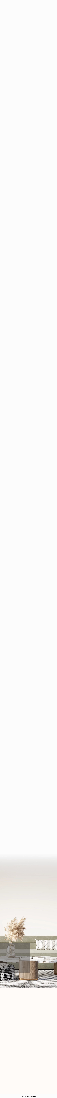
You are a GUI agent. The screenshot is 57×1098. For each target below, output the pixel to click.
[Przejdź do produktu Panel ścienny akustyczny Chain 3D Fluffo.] (36, 444)
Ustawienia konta (25, 1085)
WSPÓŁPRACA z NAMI (7, 1092)
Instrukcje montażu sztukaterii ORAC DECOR (28, 1048)
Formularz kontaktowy (7, 1085)
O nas (2, 1081)
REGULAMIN (43, 1028)
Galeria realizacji (5, 1090)
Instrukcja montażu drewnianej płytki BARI (28, 1064)
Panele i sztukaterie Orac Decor (9, 1035)
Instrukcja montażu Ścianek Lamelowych (28, 1052)
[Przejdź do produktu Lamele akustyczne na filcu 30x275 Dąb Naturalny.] (36, 320)
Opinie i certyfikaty (6, 1083)
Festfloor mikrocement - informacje (27, 1057)
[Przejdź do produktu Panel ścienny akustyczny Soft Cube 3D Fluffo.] (36, 481)
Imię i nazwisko (38, 966)
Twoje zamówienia (25, 1083)
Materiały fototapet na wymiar (9, 1031)
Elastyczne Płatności (45, 1036)
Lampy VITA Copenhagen (27, 1070)
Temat (36, 971)
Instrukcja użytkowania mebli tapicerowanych (28, 1068)
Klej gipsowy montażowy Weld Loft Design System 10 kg (26, 574)
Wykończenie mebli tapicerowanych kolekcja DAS (8, 1048)
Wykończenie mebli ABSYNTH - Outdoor (9, 1041)
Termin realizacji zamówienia (47, 1041)
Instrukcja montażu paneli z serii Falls (29, 1038)
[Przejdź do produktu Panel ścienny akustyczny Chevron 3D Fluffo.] (49, 444)
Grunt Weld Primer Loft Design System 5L (21, 581)
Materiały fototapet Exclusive (8, 1028)
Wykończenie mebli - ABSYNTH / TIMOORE (9, 1045)
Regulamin (24, 970)
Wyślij (38, 977)
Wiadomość (38, 974)
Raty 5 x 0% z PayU (45, 1034)
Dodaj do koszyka (10, 597)
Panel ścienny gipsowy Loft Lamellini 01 (21, 567)
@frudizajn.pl (24, 930)
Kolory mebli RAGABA (7, 1051)
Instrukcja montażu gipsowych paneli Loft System (28, 1034)
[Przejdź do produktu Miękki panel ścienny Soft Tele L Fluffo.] (36, 407)
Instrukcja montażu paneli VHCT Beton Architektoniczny (29, 1041)
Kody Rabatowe (25, 1081)
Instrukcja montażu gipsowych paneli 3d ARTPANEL (28, 1045)
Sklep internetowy (28, 1096)
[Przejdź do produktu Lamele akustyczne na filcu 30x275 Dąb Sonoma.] (49, 320)
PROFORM (14, 200)
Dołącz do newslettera (12, 966)
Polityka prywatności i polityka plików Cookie (48, 1031)
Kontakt (3, 1087)
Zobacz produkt (6, 220)
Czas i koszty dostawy (46, 1043)
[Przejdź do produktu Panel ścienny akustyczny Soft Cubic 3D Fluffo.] (49, 481)
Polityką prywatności (10, 974)
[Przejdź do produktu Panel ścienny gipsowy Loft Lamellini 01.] (19, 672)
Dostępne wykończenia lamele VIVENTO (9, 1038)
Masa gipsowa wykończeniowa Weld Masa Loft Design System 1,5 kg (30, 589)
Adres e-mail (38, 968)
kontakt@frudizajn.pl (26, 1016)
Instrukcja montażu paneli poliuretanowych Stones (27, 1031)
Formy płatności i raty (45, 1038)
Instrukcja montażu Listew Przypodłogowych (27, 1061)
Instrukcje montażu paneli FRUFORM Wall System (27, 1073)
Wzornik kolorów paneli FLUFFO (9, 1033)
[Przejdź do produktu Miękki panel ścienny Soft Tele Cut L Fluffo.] (49, 363)
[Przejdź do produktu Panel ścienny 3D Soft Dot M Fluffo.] (49, 407)
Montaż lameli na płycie (27, 1054)
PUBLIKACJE (4, 1094)
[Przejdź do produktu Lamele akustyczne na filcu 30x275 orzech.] (36, 363)
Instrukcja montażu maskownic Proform (28, 1027)
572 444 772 (24, 1012)
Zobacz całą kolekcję (28, 687)
